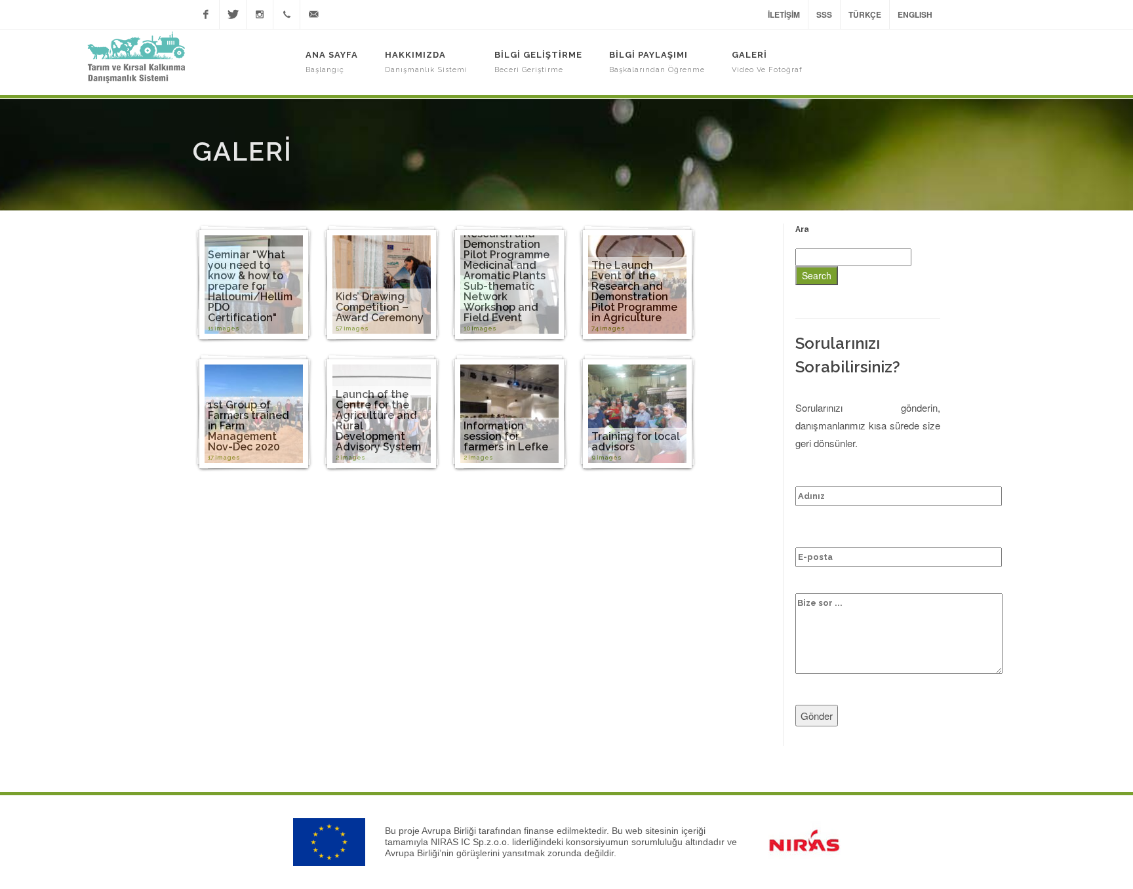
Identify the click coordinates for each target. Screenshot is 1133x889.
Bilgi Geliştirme (538, 62)
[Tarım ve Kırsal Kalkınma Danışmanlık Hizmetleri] (136, 57)
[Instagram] (260, 14)
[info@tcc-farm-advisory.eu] (313, 14)
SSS (824, 14)
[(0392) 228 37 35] (286, 14)
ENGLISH (915, 14)
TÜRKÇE (864, 14)
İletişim (784, 14)
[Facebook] (206, 14)
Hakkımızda (426, 62)
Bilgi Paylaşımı (657, 62)
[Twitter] (233, 14)
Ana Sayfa (332, 62)
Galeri (767, 62)
